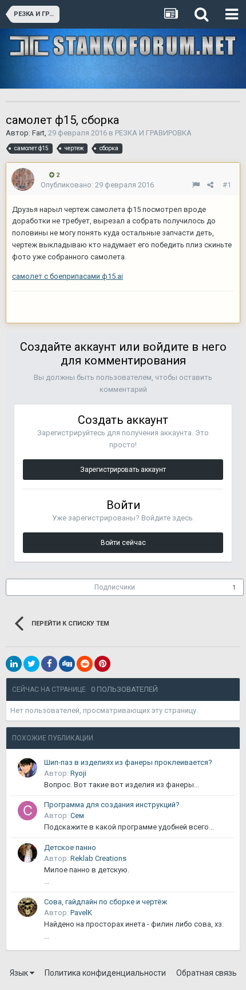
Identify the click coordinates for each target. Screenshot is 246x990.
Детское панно (70, 847)
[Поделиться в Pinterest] (102, 664)
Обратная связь (206, 972)
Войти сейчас (123, 543)
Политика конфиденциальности (105, 972)
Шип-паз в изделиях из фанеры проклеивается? (128, 762)
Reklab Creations (98, 858)
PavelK (81, 912)
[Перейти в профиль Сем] (27, 810)
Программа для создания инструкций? (112, 804)
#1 (227, 185)
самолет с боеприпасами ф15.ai (67, 276)
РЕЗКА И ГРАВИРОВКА (153, 133)
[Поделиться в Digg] (67, 664)
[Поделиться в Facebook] (49, 664)
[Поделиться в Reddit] (85, 664)
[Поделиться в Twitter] (31, 664)
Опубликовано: (97, 185)
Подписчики (114, 587)
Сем (77, 815)
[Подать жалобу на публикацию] (196, 185)
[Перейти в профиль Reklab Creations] (27, 853)
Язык (20, 972)
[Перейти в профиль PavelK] (27, 907)
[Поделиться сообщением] (210, 185)
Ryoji (78, 773)
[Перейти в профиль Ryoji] (27, 767)
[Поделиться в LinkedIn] (14, 664)
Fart (38, 133)
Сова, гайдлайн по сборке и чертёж (105, 901)
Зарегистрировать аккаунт (123, 470)
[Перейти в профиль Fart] (22, 179)
